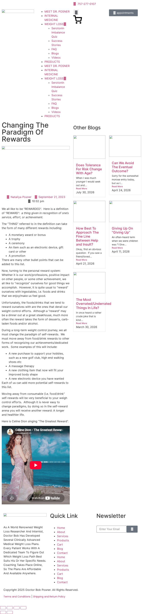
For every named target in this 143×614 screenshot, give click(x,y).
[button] (76, 12)
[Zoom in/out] (3, 607)
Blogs (55, 53)
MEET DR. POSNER (57, 11)
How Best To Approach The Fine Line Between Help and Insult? (87, 236)
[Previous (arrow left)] (3, 612)
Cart (60, 544)
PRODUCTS (52, 61)
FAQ (54, 49)
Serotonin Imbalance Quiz (58, 32)
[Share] (17, 607)
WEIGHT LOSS (53, 24)
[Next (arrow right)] (10, 612)
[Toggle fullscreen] (10, 607)
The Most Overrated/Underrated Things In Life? (93, 304)
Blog (60, 548)
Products (63, 540)
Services (62, 536)
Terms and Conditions (17, 596)
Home (61, 527)
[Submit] (132, 529)
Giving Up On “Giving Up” (122, 230)
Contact (62, 553)
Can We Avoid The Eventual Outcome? (123, 167)
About (61, 532)
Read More (81, 188)
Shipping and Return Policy (49, 596)
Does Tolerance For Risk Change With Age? (89, 169)
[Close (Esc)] (23, 607)
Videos (56, 57)
